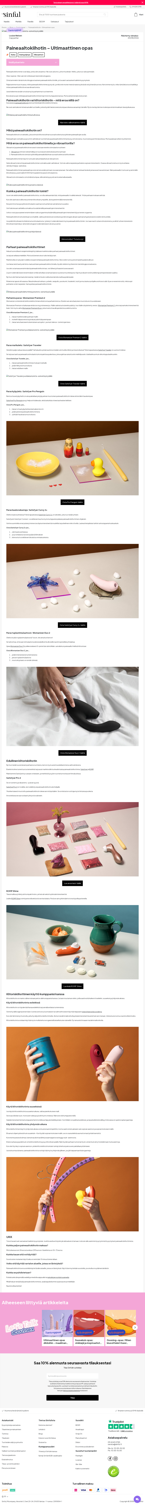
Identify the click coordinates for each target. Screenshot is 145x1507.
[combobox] (70, 14)
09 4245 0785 (136, 7)
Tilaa (72, 1398)
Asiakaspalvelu (121, 7)
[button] (142, 2)
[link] (4, 27)
